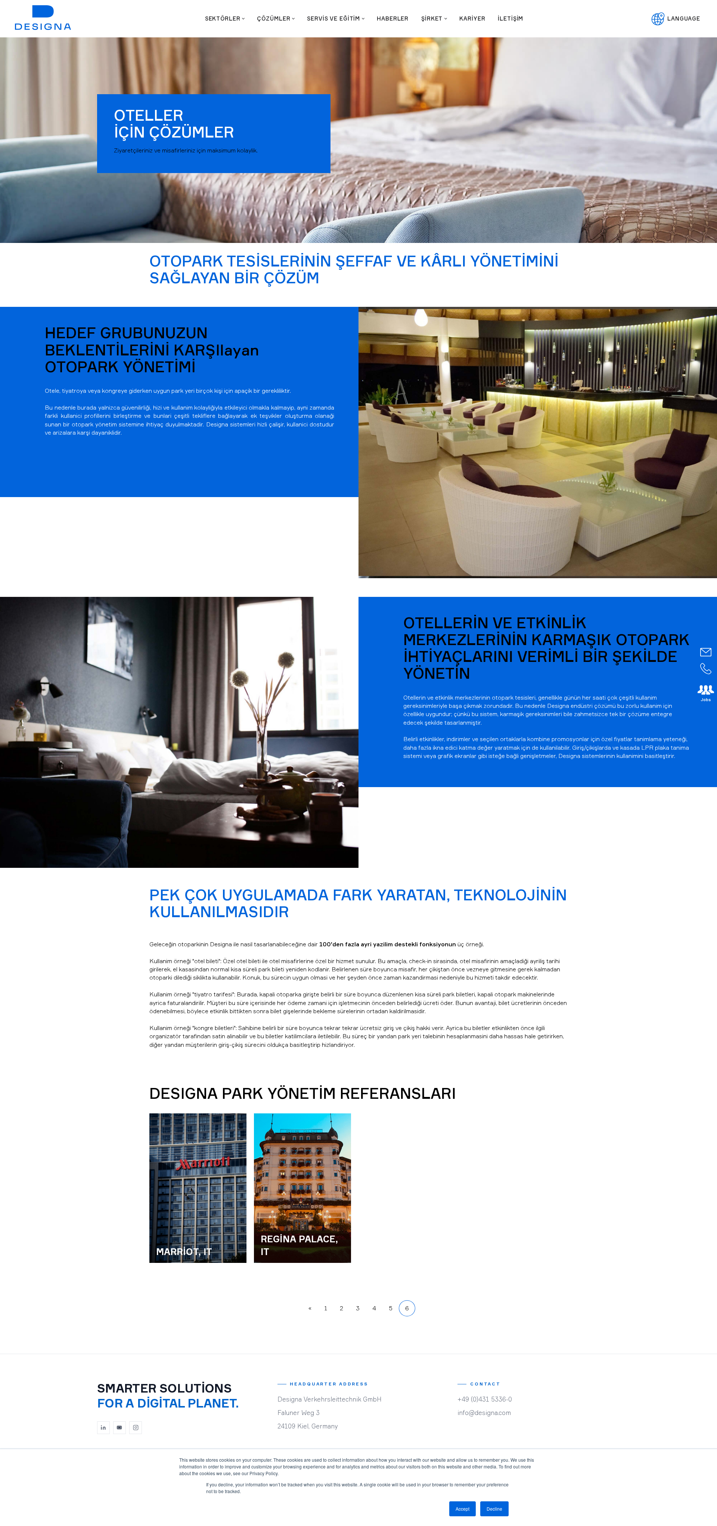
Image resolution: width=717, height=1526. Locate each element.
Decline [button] (494, 1508)
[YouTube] (119, 1427)
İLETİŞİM (510, 18)
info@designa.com (484, 1412)
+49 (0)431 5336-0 (484, 1399)
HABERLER (393, 18)
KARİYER (472, 18)
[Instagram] (135, 1427)
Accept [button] (462, 1508)
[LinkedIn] (103, 1427)
